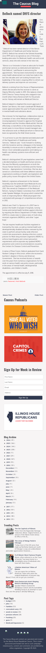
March (8, 496)
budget (9, 601)
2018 (8, 465)
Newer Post (7, 295)
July (7, 484)
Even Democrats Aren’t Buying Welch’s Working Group (27, 582)
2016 (8, 510)
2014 (8, 516)
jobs (7, 604)
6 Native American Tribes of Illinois (26, 568)
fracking (9, 617)
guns (8, 620)
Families (9, 606)
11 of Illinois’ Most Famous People (28, 555)
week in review (12, 612)
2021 (8, 456)
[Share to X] (13, 278)
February (9, 499)
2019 (8, 462)
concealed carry (12, 609)
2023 (8, 450)
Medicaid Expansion (14, 623)
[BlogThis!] (11, 278)
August (9, 481)
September (10, 477)
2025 (8, 443)
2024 (8, 446)
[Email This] (8, 278)
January (9, 503)
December (10, 468)
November (10, 471)
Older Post (39, 295)
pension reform (12, 615)
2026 (8, 440)
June (8, 487)
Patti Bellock (20, 281)
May (8, 490)
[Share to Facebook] (15, 278)
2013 (8, 519)
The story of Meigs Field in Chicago (25, 542)
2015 (8, 513)
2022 (8, 453)
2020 (8, 459)
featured (11, 281)
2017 (8, 507)
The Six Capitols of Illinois (25, 529)
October (9, 474)
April (8, 493)
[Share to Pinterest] (18, 278)
